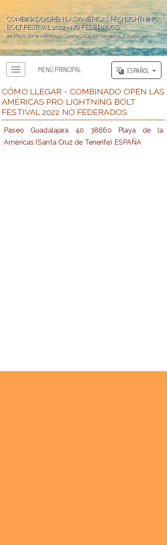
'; (78, 26)
